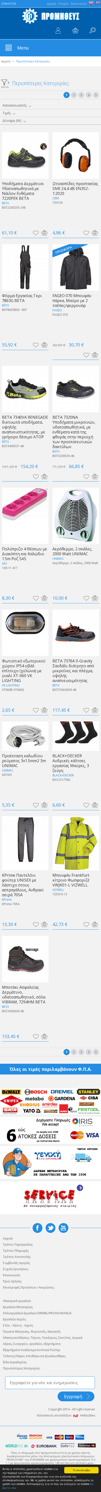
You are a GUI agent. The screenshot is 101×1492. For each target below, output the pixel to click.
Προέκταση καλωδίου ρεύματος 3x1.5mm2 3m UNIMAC (24, 760)
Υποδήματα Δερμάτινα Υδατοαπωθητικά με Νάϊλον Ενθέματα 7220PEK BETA (22, 191)
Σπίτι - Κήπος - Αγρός (18, 1325)
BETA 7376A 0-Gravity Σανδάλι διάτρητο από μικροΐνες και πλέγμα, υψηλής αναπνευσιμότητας (73, 670)
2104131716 (8, 3)
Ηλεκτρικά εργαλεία (17, 1301)
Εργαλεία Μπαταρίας (18, 1307)
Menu (23, 48)
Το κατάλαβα (81, 1470)
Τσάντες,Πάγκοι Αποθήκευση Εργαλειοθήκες (34, 1356)
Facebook (37, 1228)
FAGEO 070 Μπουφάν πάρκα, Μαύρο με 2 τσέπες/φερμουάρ (71, 300)
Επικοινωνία (79, 3)
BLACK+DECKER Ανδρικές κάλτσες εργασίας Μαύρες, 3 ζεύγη (70, 763)
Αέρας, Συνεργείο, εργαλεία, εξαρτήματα (32, 1344)
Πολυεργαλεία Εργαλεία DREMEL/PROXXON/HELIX (37, 1313)
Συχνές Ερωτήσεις (15, 1269)
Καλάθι (75, 30)
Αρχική (5, 61)
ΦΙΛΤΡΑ (5, 87)
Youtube (63, 1228)
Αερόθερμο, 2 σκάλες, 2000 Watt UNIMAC (72, 551)
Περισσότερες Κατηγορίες (21, 1368)
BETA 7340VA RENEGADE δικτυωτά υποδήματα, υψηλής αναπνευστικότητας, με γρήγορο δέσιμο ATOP (25, 427)
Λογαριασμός (58, 30)
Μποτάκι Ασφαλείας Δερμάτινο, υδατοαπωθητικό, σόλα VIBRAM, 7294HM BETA (23, 994)
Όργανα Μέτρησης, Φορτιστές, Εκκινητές (32, 1331)
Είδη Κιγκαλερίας (15, 1362)
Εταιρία (63, 3)
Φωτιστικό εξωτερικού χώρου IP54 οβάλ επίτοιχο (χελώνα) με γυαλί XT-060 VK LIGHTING (23, 670)
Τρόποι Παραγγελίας (18, 1244)
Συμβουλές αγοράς (16, 1263)
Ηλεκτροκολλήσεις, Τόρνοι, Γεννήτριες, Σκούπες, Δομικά (42, 1338)
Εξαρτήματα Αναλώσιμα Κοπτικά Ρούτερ (31, 1350)
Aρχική (51, 3)
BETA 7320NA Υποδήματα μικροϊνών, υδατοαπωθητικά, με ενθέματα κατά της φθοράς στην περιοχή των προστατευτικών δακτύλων (73, 432)
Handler (92, 30)
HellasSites (87, 1415)
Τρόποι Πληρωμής (16, 1251)
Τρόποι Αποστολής (17, 1257)
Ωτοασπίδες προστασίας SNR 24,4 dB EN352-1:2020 (75, 188)
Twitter (50, 1228)
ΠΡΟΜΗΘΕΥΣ (50, 16)
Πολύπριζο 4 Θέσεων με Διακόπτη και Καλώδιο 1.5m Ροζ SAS (24, 553)
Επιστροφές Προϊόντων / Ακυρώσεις (28, 1287)
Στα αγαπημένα (35, 233)
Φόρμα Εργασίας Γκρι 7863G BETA (22, 298)
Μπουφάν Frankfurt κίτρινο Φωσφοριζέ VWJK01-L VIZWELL (70, 879)
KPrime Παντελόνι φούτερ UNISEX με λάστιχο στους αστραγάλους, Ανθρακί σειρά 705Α (23, 884)
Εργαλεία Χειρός (14, 1319)
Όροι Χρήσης (12, 1281)
